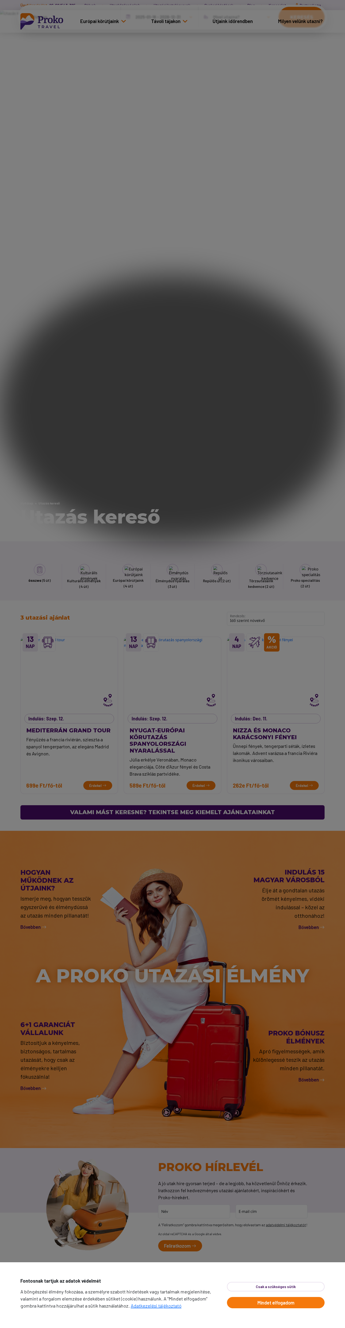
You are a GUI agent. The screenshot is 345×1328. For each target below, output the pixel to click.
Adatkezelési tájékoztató (156, 1305)
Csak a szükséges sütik (276, 1286)
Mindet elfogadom (275, 1302)
